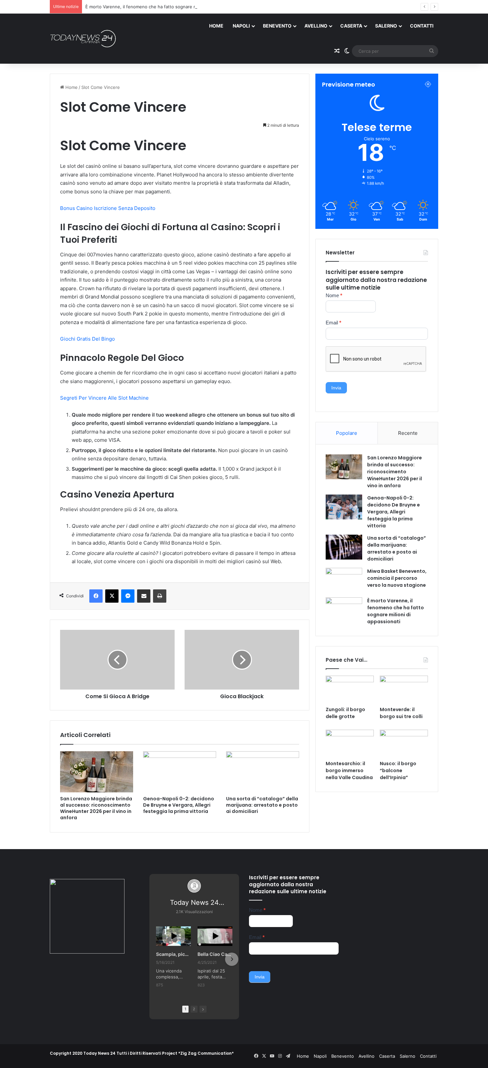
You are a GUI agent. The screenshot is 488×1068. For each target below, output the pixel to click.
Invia (336, 387)
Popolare (346, 433)
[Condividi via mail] (143, 596)
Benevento (277, 26)
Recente (408, 433)
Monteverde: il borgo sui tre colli (401, 713)
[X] (112, 596)
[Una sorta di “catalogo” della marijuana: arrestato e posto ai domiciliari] (262, 771)
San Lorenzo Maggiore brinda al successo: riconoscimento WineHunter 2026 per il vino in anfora (96, 808)
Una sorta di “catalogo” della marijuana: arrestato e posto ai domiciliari (262, 805)
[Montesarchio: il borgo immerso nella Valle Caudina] (350, 743)
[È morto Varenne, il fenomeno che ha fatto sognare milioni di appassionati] (344, 609)
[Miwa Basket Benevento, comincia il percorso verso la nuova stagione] (344, 580)
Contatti (422, 26)
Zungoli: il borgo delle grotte (345, 713)
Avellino (315, 26)
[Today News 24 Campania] (83, 38)
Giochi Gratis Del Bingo (87, 339)
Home (216, 26)
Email (333, 322)
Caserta (351, 26)
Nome (334, 295)
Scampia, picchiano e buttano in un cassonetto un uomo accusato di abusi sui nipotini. (173, 954)
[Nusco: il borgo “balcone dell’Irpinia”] (404, 743)
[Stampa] (159, 596)
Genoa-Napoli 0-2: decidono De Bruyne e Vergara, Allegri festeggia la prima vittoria (178, 805)
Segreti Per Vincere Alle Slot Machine (104, 398)
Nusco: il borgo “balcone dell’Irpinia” (398, 770)
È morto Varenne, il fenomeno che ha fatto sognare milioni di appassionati (162, 6)
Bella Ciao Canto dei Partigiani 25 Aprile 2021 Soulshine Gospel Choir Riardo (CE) (215, 954)
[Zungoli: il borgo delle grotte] (350, 689)
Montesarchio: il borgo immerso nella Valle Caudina (349, 770)
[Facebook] (96, 596)
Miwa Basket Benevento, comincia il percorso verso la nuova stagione (397, 578)
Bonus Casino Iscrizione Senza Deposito (107, 208)
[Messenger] (127, 596)
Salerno (386, 26)
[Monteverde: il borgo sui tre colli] (404, 689)
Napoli (241, 26)
